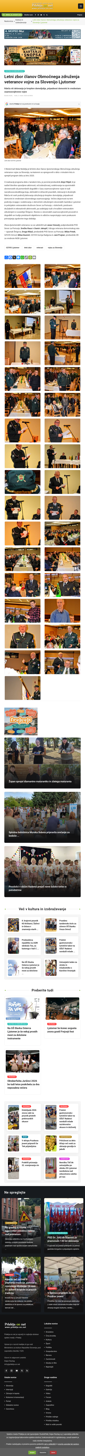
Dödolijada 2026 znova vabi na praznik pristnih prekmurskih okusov (29, 1116)
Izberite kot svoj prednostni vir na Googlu (24, 104)
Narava (49, 1355)
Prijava (79, 15)
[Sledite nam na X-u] (44, 15)
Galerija (49, 1390)
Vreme (48, 1413)
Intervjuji (9, 1390)
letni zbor (28, 248)
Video (48, 1393)
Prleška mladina (52, 1421)
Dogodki (49, 1386)
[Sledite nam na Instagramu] (38, 15)
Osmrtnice (10, 1409)
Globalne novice (12, 1405)
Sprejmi (32, 1452)
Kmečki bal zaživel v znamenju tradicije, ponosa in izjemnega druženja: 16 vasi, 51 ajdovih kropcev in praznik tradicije (21, 1286)
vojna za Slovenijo (55, 248)
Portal (8, 1401)
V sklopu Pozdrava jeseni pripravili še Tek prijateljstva (30, 1143)
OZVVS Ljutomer (12, 248)
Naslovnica (8, 21)
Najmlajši (49, 1367)
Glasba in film (51, 1363)
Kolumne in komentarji (15, 1397)
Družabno (49, 1332)
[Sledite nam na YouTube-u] (41, 15)
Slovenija (9, 1386)
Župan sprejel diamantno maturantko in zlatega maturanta (40, 781)
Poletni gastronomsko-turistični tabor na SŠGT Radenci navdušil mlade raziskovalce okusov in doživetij (67, 1118)
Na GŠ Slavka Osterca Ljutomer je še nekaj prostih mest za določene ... (30, 968)
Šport (48, 1344)
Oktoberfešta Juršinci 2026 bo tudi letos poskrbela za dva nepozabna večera (23, 1084)
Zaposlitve (50, 1405)
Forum (48, 1397)
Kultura (49, 1340)
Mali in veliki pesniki (54, 1424)
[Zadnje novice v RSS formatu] (47, 15)
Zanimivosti (50, 1359)
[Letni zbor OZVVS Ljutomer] (22, 276)
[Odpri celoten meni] (81, 6)
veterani (40, 248)
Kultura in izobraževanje (20, 21)
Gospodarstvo (51, 1351)
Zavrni (53, 1452)
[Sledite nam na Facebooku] (35, 15)
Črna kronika (51, 1336)
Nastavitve (43, 1452)
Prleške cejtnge (52, 1417)
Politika (49, 1347)
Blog (47, 1409)
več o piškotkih (50, 1444)
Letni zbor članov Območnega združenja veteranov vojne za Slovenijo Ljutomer (56, 21)
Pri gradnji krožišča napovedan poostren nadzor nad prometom (20, 1231)
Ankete (48, 1401)
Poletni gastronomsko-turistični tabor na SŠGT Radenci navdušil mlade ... (67, 946)
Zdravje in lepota (12, 1393)
